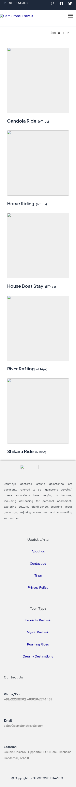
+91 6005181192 (18, 3)
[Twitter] (70, 3)
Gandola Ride (21, 121)
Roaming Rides (38, 644)
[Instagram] (53, 3)
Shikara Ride (20, 451)
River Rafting (21, 368)
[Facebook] (61, 3)
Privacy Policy (38, 587)
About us (38, 551)
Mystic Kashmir (38, 632)
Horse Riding (20, 203)
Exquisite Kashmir (38, 620)
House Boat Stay (25, 286)
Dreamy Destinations (38, 656)
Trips (38, 575)
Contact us (38, 563)
